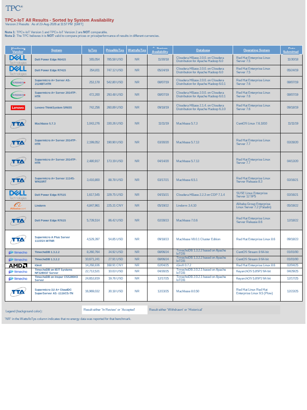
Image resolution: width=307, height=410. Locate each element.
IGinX (39, 265)
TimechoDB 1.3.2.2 (47, 252)
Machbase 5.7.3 (45, 123)
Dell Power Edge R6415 (51, 59)
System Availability (160, 50)
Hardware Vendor (18, 50)
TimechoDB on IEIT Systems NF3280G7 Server (53, 271)
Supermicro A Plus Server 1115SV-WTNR (52, 239)
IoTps (92, 50)
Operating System (256, 50)
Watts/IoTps (137, 50)
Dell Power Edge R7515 (51, 194)
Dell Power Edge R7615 (51, 220)
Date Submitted (291, 50)
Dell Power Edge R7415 (51, 70)
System (56, 50)
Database (203, 50)
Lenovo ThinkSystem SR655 (54, 107)
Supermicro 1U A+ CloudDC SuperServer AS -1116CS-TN (54, 291)
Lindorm (40, 205)
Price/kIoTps (115, 50)
